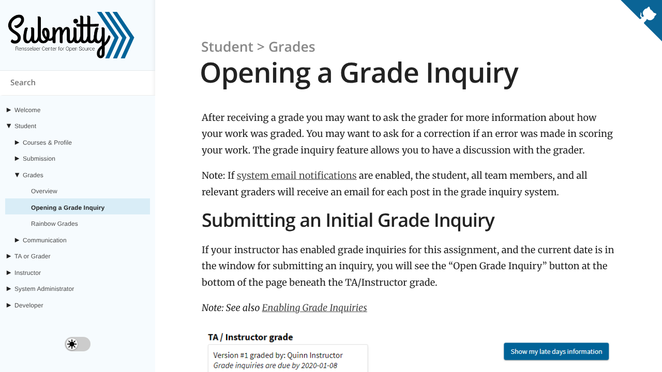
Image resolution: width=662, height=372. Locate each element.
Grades (33, 175)
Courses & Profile (47, 142)
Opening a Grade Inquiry (67, 207)
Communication (45, 240)
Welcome (27, 110)
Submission (39, 158)
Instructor (27, 272)
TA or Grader (32, 256)
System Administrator (44, 288)
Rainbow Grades (54, 223)
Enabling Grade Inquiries (314, 308)
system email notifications (297, 175)
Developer (28, 305)
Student (25, 126)
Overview (44, 191)
